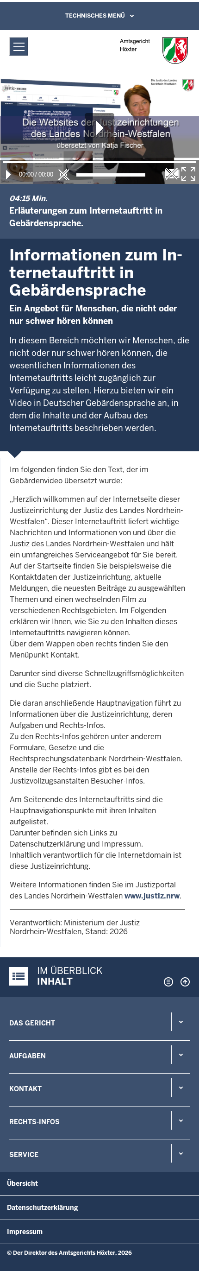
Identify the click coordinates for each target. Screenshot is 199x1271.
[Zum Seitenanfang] (183, 982)
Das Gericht (32, 1023)
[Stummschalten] (64, 174)
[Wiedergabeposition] (99, 162)
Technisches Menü (95, 15)
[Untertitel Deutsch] (171, 173)
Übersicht (22, 1183)
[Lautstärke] (110, 174)
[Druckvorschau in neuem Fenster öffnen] (167, 982)
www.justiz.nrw (152, 896)
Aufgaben (27, 1056)
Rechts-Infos (34, 1122)
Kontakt (25, 1089)
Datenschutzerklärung (42, 1207)
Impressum (25, 1231)
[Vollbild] (188, 173)
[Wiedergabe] (8, 174)
